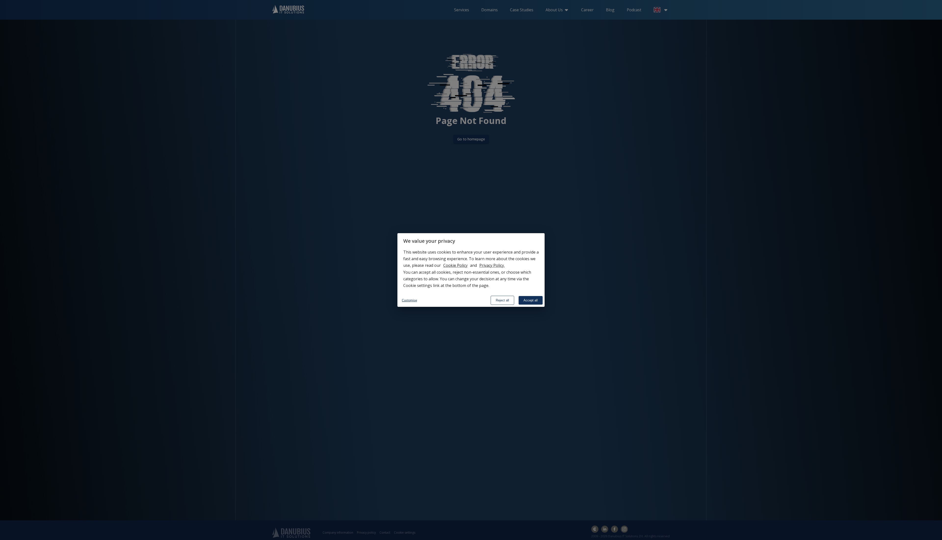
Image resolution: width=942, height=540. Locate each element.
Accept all (530, 300)
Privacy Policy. (492, 265)
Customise (409, 300)
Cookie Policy (455, 265)
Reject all (502, 300)
